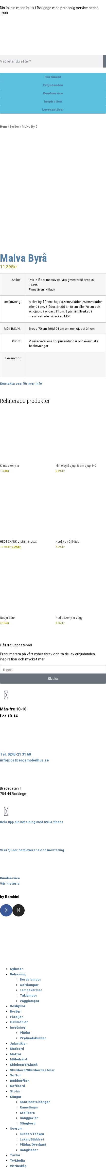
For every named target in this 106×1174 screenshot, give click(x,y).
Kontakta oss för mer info (21, 383)
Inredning (17, 1027)
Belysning (18, 974)
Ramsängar (29, 1107)
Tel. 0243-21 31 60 (15, 754)
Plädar (25, 1033)
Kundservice (10, 878)
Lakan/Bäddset (32, 1139)
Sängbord (27, 1123)
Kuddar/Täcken (32, 1134)
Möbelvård (18, 1059)
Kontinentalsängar (35, 1102)
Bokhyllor (17, 1006)
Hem (3, 126)
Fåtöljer (16, 1017)
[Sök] (104, 61)
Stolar (15, 1091)
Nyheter (16, 969)
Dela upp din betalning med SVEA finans (31, 822)
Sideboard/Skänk (23, 1065)
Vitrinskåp (18, 1166)
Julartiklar (18, 1043)
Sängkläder (29, 1150)
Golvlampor (29, 985)
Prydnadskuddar (33, 1038)
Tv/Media (17, 1160)
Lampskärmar (31, 990)
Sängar (15, 1097)
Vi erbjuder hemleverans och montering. (32, 850)
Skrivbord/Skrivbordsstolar (32, 1070)
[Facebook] (6, 910)
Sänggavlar (29, 1118)
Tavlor (15, 1155)
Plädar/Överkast (33, 1144)
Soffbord (17, 1086)
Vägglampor (29, 1001)
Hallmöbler (19, 1022)
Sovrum (16, 1128)
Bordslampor (30, 979)
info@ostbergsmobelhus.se (24, 760)
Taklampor (28, 995)
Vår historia (9, 883)
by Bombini (9, 897)
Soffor (15, 1075)
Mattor (15, 1054)
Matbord (17, 1049)
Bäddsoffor (19, 1081)
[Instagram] (18, 910)
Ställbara (27, 1113)
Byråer (14, 126)
